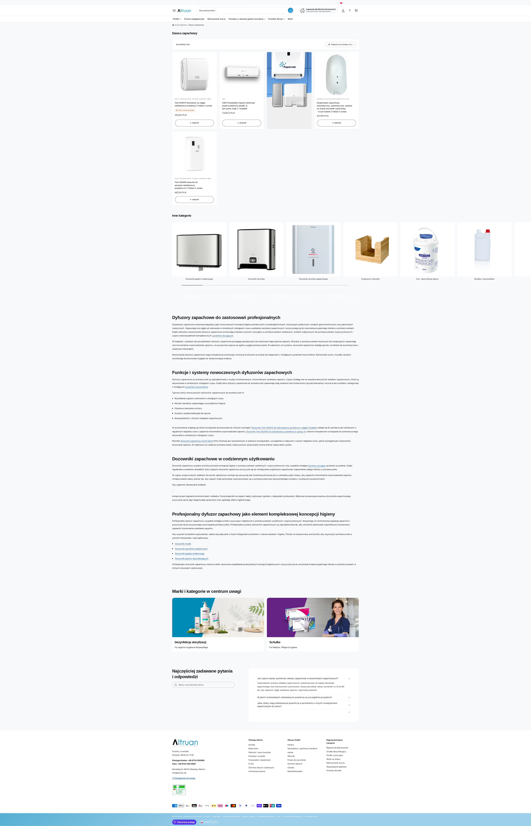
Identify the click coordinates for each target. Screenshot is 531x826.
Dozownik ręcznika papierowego (313, 279)
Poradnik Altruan (275, 19)
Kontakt (284, 2)
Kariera (290, 745)
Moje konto (253, 748)
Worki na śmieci (333, 759)
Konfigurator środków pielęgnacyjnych (307, 2)
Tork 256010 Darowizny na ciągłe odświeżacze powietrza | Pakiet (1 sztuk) (193, 104)
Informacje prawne (256, 771)
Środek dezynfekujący (336, 751)
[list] (265, 297)
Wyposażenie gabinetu (336, 767)
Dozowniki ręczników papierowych (191, 548)
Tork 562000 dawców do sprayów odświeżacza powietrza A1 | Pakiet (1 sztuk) (188, 185)
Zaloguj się (331, 2)
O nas (251, 764)
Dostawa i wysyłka (256, 756)
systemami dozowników (196, 387)
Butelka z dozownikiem (484, 279)
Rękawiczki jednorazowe (337, 748)
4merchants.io (197, 816)
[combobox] (245, 10)
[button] (174, 10)
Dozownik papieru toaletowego (199, 279)
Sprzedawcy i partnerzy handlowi (302, 748)
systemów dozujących (222, 335)
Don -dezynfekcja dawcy (427, 279)
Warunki (291, 756)
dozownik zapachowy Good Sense (197, 441)
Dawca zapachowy (196, 25)
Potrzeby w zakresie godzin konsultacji (246, 19)
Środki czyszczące (334, 755)
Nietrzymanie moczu (335, 763)
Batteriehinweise (294, 771)
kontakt (251, 745)
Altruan (180, 816)
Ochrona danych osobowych (261, 767)
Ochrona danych (294, 764)
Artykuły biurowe (333, 770)
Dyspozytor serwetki (370, 279)
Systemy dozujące (317, 465)
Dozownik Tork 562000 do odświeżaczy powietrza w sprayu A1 (276, 431)
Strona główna (181, 25)
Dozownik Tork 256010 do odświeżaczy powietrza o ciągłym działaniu (284, 427)
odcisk (290, 752)
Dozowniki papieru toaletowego (190, 553)
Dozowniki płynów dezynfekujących (191, 558)
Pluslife (176, 19)
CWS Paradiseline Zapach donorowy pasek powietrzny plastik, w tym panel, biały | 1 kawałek (238, 106)
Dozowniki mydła (183, 544)
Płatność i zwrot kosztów (259, 752)
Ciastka (290, 767)
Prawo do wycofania (296, 760)
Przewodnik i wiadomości (259, 760)
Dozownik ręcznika (256, 279)
